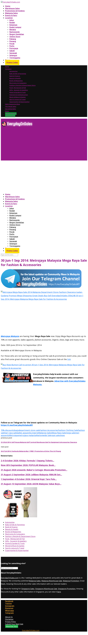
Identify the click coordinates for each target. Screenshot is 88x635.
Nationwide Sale (43, 435)
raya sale (55, 435)
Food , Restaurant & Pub (17, 88)
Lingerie (34, 433)
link (69, 359)
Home (7, 6)
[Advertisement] (44, 144)
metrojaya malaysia (27, 435)
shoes (62, 435)
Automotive (13, 71)
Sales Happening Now (12, 104)
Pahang (12, 39)
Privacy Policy (10, 621)
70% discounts (7, 430)
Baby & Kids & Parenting (17, 74)
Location (9, 18)
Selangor (13, 55)
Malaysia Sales (11, 13)
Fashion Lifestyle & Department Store (22, 85)
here (59, 592)
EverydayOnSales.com (9, 578)
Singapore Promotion (66, 589)
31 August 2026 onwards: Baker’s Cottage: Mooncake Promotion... (34, 470)
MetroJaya (13, 435)
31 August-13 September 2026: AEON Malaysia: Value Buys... (31, 484)
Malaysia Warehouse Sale (51, 581)
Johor (11, 20)
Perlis (11, 46)
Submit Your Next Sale (14, 624)
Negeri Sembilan (16, 34)
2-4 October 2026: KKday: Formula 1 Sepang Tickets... (27, 460)
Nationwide (14, 32)
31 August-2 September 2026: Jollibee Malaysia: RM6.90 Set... (31, 474)
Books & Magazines (16, 81)
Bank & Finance (14, 76)
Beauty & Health (15, 78)
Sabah (12, 51)
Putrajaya (13, 48)
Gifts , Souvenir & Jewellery (18, 90)
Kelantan (13, 25)
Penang (12, 41)
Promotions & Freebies (15, 11)
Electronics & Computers (18, 83)
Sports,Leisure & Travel (17, 99)
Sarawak (13, 53)
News (7, 111)
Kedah (12, 22)
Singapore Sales (27, 589)
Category (8, 69)
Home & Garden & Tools (17, 92)
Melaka (12, 29)
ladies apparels (24, 433)
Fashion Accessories (49, 430)
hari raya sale (11, 433)
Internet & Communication (18, 95)
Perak (11, 43)
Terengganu (14, 58)
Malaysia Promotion (71, 581)
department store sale (29, 430)
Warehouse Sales (12, 8)
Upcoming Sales (10, 109)
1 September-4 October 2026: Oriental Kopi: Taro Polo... (29, 479)
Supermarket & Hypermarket (19, 102)
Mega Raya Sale (59, 433)
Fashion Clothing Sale (68, 430)
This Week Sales (10, 106)
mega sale (70, 433)
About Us (9, 617)
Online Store (14, 36)
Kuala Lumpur (15, 27)
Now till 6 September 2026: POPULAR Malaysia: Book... (28, 465)
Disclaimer (9, 619)
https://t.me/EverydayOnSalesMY (17, 425)
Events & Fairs (11, 15)
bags (16, 430)
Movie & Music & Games (17, 97)
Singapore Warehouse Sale (46, 589)
